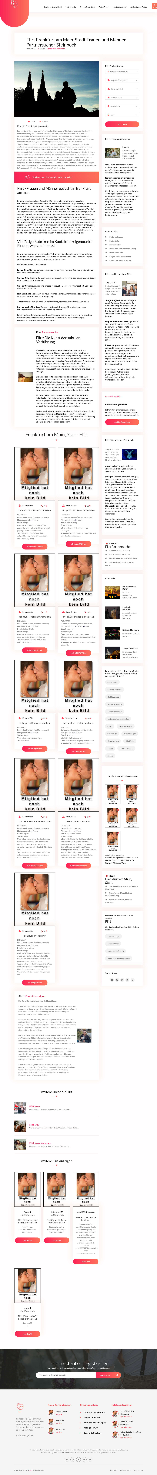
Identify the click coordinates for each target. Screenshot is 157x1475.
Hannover (134, 858)
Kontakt (113, 1470)
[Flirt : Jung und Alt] (129, 288)
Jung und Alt (110, 282)
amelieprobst (61, 1412)
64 (88, 718)
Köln (128, 858)
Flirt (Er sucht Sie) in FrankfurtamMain (57, 1221)
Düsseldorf (117, 863)
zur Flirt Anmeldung (122, 422)
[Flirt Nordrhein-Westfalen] (20, 1126)
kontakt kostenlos (114, 704)
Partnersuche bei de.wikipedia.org (123, 558)
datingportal (112, 682)
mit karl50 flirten (78, 751)
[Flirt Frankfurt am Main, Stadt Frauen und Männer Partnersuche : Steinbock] (14, 4)
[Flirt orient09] (78, 580)
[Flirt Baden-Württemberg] (20, 1144)
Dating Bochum (91, 1428)
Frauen (125, 147)
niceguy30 (60, 1429)
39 (44, 817)
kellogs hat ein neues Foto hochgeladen (130, 1433)
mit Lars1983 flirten (35, 865)
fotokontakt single (114, 689)
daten (109, 726)
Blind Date (130, 741)
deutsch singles (130, 734)
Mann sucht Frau (126, 748)
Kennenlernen (113, 741)
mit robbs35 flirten (34, 650)
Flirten (110, 748)
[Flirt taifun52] (34, 473)
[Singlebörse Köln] (112, 653)
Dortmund (116, 860)
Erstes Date (114, 241)
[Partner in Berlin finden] (112, 592)
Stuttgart (108, 863)
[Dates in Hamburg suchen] (112, 633)
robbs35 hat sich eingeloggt (127, 1422)
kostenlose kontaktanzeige (118, 719)
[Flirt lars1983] (34, 785)
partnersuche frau (114, 711)
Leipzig (123, 860)
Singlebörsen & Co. (87, 7)
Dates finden (104, 7)
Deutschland (31, 49)
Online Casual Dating (138, 7)
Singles (110, 756)
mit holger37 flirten (78, 544)
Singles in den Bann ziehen (120, 256)
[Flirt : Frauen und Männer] (112, 153)
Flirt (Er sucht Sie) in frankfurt (86, 1218)
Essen (124, 863)
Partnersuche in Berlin (129, 587)
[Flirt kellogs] (34, 686)
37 (88, 612)
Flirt (33, 121)
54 (88, 817)
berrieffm (60, 1420)
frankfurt (86, 1212)
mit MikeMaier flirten (78, 865)
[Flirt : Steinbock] (129, 454)
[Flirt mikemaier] (78, 785)
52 (88, 506)
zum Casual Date (116, 252)
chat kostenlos (113, 697)
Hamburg (114, 858)
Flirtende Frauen (116, 237)
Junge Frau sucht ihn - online (118, 958)
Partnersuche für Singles (95, 1422)
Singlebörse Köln (130, 648)
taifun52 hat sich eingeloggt (127, 1412)
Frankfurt (130, 860)
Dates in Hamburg (130, 630)
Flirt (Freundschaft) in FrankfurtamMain (27, 1317)
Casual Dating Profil (93, 1433)
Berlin (107, 858)
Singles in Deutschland (53, 7)
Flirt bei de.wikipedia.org (119, 550)
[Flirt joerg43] (34, 899)
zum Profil (28, 1240)
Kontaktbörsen (113, 936)
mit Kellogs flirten (35, 749)
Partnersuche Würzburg (94, 1412)
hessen (42, 49)
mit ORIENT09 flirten (78, 653)
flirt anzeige (112, 734)
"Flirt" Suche (122, 124)
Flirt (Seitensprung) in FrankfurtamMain (27, 1221)
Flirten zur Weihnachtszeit (120, 260)
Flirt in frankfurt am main (33, 126)
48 (44, 506)
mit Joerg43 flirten (34, 982)
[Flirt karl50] (78, 686)
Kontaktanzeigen (119, 7)
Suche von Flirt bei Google (119, 554)
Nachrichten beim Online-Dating (122, 249)
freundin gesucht (125, 726)
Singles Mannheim (92, 1417)
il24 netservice (38, 1470)
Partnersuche (71, 7)
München (122, 858)
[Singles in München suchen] (112, 613)
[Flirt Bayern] (20, 1107)
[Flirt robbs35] (34, 580)
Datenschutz (125, 1470)
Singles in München (126, 608)
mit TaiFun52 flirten (35, 546)
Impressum (138, 1470)
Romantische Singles (115, 951)
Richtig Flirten (115, 245)
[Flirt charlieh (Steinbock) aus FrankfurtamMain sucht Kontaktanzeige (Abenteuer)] (131, 817)
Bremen (108, 860)
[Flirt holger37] (78, 473)
